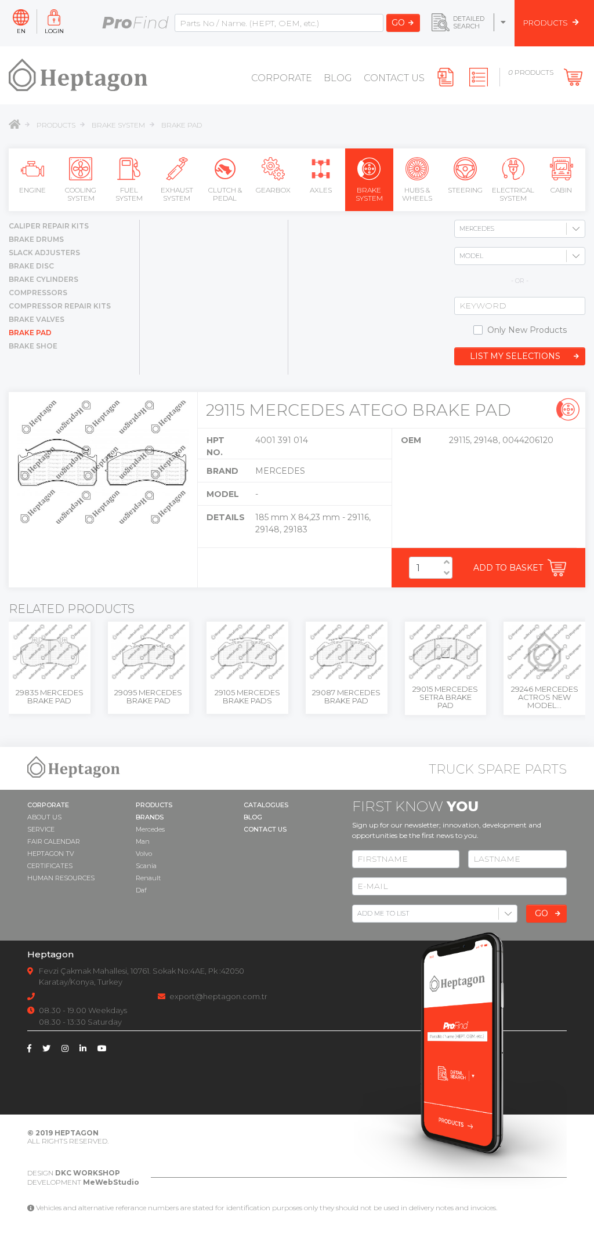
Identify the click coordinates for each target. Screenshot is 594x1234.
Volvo (144, 853)
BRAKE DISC (31, 266)
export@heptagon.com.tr (218, 996)
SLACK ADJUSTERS (44, 252)
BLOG (338, 78)
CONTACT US (394, 78)
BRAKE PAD (181, 125)
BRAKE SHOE (33, 346)
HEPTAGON (77, 1132)
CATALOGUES (266, 805)
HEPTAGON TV (50, 853)
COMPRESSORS (38, 292)
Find (135, 22)
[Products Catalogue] (447, 77)
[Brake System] (567, 409)
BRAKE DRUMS (36, 239)
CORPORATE (281, 78)
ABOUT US (44, 817)
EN (21, 30)
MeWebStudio (111, 1182)
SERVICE (41, 829)
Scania (146, 866)
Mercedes (150, 829)
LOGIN (54, 30)
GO (398, 22)
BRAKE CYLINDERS (43, 279)
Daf (141, 890)
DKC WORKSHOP (87, 1172)
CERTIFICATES (50, 866)
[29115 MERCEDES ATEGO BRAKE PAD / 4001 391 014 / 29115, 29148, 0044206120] (103, 462)
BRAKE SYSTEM (118, 125)
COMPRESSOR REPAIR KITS (60, 306)
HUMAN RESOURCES (61, 878)
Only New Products (527, 330)
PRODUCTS (56, 125)
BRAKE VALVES (36, 319)
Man (143, 841)
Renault (148, 878)
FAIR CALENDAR (53, 841)
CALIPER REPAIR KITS (49, 226)
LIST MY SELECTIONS (515, 356)
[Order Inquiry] (480, 77)
